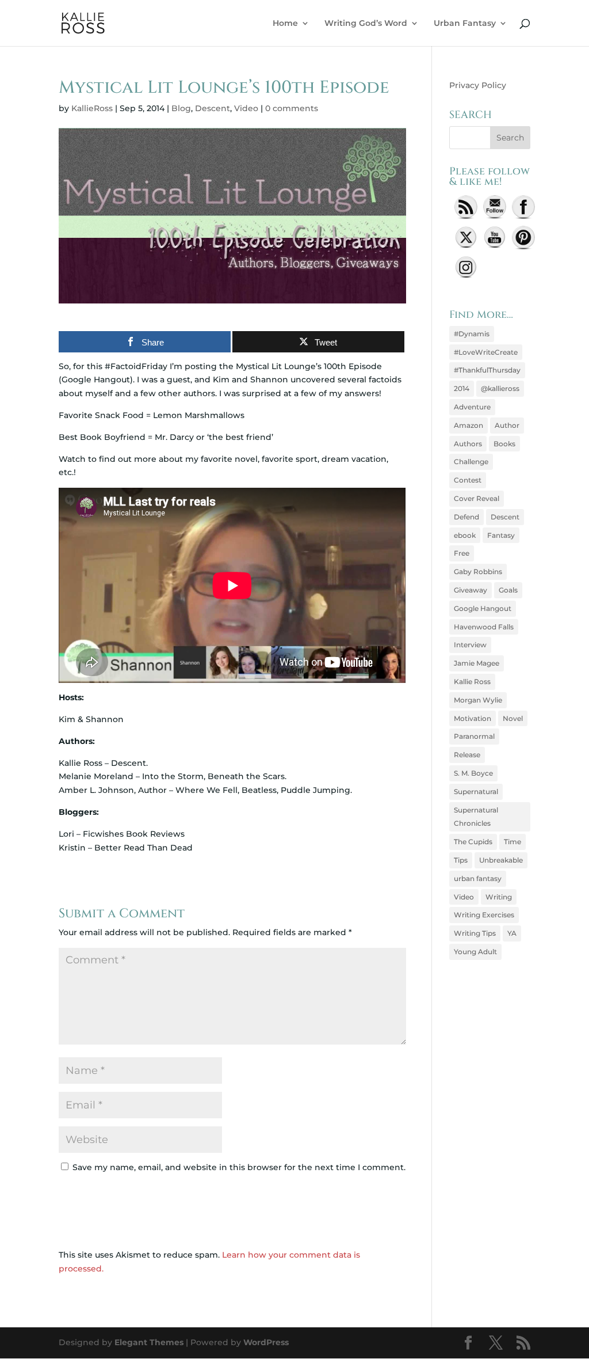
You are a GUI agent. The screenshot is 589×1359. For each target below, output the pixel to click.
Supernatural (476, 791)
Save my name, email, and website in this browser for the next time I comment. (239, 1167)
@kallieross (500, 388)
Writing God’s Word (365, 23)
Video (246, 108)
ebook (465, 535)
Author (507, 425)
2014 (461, 388)
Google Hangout (482, 608)
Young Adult (475, 951)
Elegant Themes (148, 1342)
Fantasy (501, 535)
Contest (467, 480)
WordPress (266, 1342)
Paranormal (474, 736)
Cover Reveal (476, 498)
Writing (498, 897)
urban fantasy (478, 878)
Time (512, 841)
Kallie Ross (472, 681)
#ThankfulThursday (487, 370)
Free (461, 553)
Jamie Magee (476, 663)
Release (467, 754)
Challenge (471, 461)
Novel (513, 718)
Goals (508, 590)
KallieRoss (92, 108)
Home (285, 23)
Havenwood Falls (484, 626)
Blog (181, 108)
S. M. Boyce (473, 773)
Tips (461, 860)
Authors (468, 443)
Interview (470, 644)
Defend (466, 517)
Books (504, 443)
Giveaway (470, 590)
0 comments (291, 108)
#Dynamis (471, 333)
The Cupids (473, 841)
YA (512, 933)
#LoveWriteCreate (486, 352)
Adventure (472, 407)
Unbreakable (501, 860)
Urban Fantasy (465, 23)
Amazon (468, 425)
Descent (212, 108)
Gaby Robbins (478, 571)
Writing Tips (475, 933)
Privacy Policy (477, 85)
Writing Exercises (484, 914)
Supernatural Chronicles (476, 817)
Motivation (472, 718)
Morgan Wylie (478, 700)
